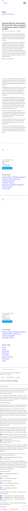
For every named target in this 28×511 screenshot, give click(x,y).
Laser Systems (10, 31)
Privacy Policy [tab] (3, 500)
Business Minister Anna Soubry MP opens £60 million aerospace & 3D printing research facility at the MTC (14, 26)
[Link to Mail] (25, 369)
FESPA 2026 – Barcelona (8, 183)
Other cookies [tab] (3, 489)
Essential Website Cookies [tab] (5, 402)
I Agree (2, 377)
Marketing (19, 31)
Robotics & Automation (7, 357)
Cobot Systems (5, 359)
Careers (4, 347)
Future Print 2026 (6, 188)
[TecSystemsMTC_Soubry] (12, 17)
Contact (4, 349)
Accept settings (4, 509)
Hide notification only (13, 509)
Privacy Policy (5, 355)
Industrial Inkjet (5, 351)
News (14, 31)
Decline (18, 377)
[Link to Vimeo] (20, 369)
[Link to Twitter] (23, 369)
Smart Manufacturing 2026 (8, 181)
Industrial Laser (5, 353)
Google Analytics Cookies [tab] (5, 442)
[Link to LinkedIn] (18, 369)
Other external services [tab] (5, 459)
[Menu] (24, 3)
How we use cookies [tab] (4, 386)
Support (4, 360)
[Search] (20, 3)
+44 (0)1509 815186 (6, 166)
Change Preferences (10, 377)
